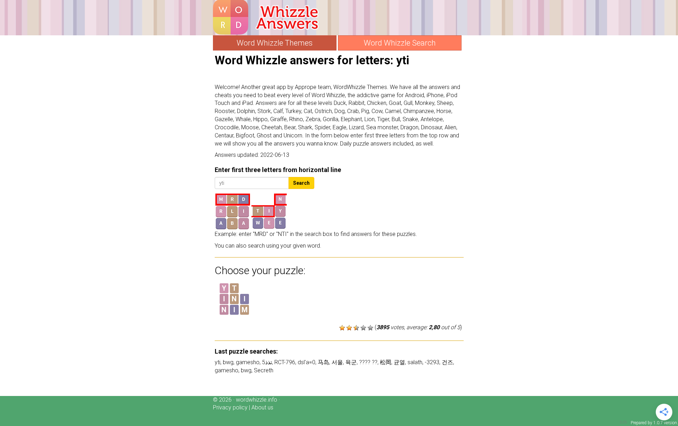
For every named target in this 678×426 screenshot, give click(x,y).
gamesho (248, 362)
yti (217, 362)
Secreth (263, 370)
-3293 (432, 362)
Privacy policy (230, 407)
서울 (337, 362)
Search (301, 183)
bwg (228, 362)
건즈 (447, 362)
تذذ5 (267, 362)
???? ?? (368, 362)
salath (415, 362)
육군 (351, 362)
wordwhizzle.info (256, 399)
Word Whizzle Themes (275, 43)
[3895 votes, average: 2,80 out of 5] (342, 328)
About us (262, 407)
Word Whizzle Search (400, 43)
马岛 (323, 362)
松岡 (385, 362)
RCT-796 (284, 362)
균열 (399, 362)
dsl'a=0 (306, 362)
